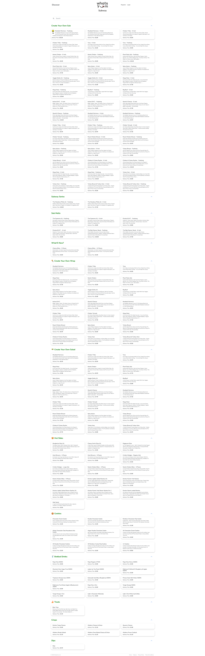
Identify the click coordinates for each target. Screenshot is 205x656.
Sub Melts (55, 213)
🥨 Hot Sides (57, 438)
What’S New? (57, 243)
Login (128, 5)
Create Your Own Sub (61, 25)
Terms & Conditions (149, 655)
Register (123, 5)
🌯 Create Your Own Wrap (63, 261)
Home (130, 655)
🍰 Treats (55, 602)
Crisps (54, 620)
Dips (53, 640)
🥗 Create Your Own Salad (63, 349)
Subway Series (58, 196)
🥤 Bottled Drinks (59, 556)
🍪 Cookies (56, 513)
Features (135, 655)
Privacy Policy (141, 655)
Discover (56, 5)
